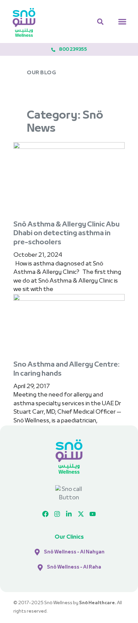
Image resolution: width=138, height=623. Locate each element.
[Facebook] (45, 514)
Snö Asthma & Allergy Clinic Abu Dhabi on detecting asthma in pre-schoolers (66, 233)
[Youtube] (93, 514)
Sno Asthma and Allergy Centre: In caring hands (66, 369)
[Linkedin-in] (69, 514)
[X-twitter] (81, 514)
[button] (122, 21)
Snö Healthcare (97, 603)
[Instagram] (57, 514)
